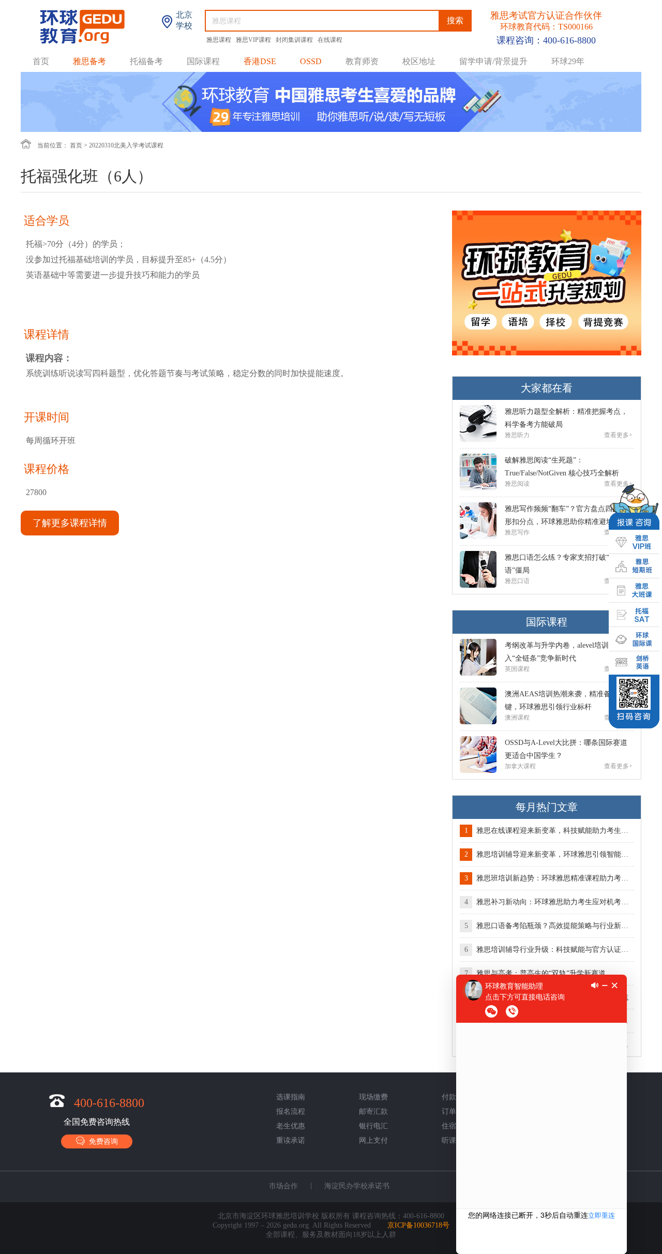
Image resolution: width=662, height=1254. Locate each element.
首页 (41, 61)
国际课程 (203, 61)
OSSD (311, 61)
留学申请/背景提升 (493, 61)
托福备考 (146, 61)
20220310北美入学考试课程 (126, 145)
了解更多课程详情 (70, 523)
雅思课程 (219, 39)
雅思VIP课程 (254, 39)
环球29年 (567, 61)
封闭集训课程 (295, 39)
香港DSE (260, 61)
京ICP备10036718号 (418, 1225)
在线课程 (330, 39)
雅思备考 (89, 61)
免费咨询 (101, 1141)
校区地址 (418, 61)
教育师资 (362, 61)
